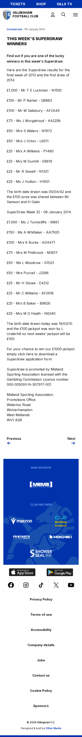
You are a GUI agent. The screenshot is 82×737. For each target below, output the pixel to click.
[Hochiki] (61, 537)
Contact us (41, 675)
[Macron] (21, 521)
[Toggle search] (63, 14)
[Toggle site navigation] (75, 14)
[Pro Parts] (21, 537)
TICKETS (17, 4)
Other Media (53, 728)
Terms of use (41, 615)
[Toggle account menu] (53, 14)
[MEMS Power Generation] (41, 484)
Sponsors (41, 706)
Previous (14, 438)
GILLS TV (64, 4)
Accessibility (41, 630)
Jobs (41, 660)
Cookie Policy (41, 691)
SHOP (41, 4)
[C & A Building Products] (61, 521)
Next (71, 438)
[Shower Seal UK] (41, 553)
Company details (41, 645)
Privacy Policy (41, 599)
